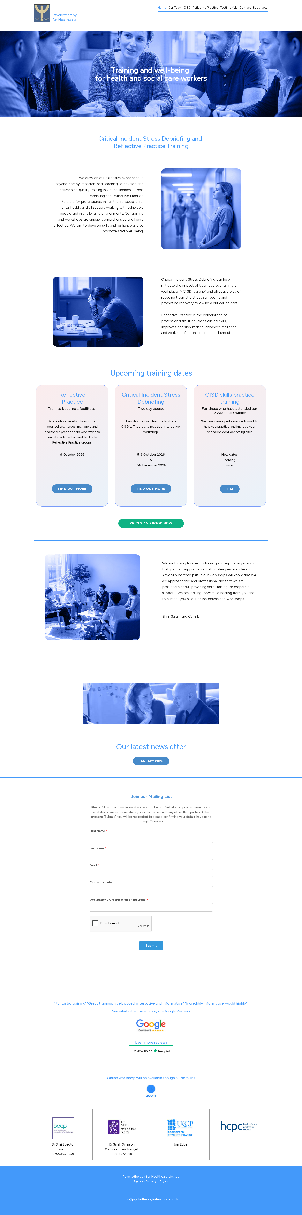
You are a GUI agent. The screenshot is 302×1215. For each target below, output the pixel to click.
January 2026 (151, 761)
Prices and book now (151, 523)
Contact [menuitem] (245, 7)
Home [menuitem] (162, 7)
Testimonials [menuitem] (228, 7)
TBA (229, 489)
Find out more (72, 489)
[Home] (42, 13)
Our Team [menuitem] (175, 7)
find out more (151, 489)
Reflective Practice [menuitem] (205, 7)
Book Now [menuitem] (260, 7)
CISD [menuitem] (187, 7)
